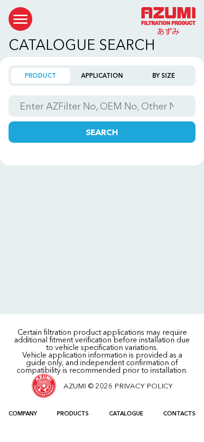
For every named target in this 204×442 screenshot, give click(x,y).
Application (102, 75)
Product (40, 75)
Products (73, 413)
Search (102, 132)
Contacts (179, 413)
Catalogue (126, 413)
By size (163, 75)
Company (23, 413)
